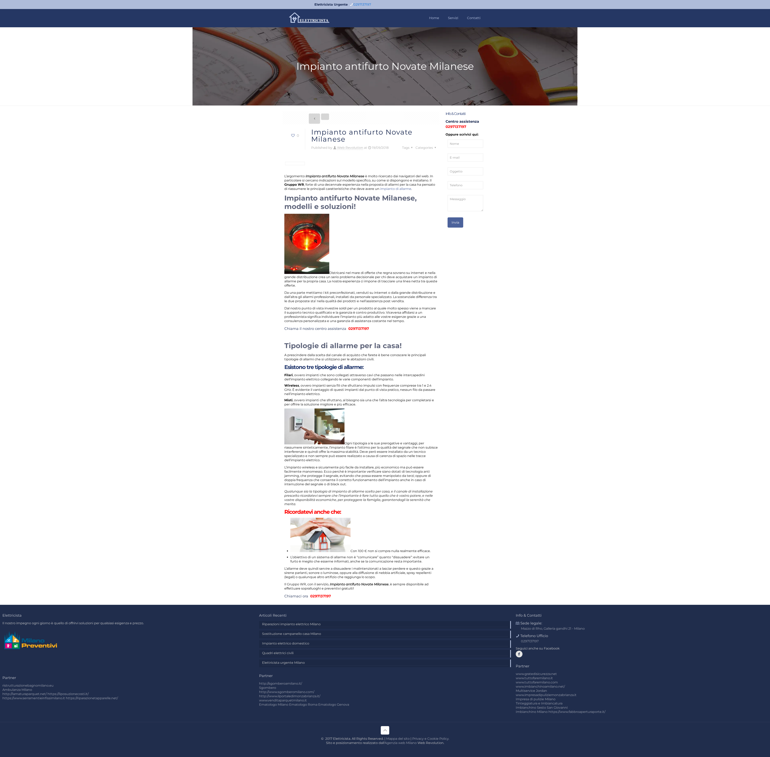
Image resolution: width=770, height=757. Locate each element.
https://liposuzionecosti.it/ (68, 694)
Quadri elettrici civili (278, 653)
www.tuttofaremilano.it (534, 678)
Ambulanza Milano (17, 690)
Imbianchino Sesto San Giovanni (542, 707)
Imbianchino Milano (532, 712)
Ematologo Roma (303, 704)
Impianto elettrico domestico (285, 643)
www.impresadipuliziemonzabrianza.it (546, 695)
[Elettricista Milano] (309, 18)
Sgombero (267, 688)
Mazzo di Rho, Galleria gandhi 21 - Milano (553, 628)
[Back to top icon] (385, 730)
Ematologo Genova (333, 704)
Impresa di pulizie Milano (535, 699)
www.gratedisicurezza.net (536, 674)
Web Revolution (350, 148)
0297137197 (362, 4)
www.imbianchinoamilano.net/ (540, 686)
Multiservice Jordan (531, 691)
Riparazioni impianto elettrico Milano (291, 624)
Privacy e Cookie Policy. (430, 739)
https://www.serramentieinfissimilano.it (33, 698)
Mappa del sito (398, 739)
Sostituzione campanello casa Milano (291, 634)
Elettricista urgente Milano (283, 663)
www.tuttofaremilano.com (537, 682)
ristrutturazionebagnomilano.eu (28, 685)
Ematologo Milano (273, 704)
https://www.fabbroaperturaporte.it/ (576, 712)
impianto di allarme (395, 189)
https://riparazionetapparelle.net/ (92, 698)
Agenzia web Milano (401, 743)
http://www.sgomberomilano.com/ (286, 692)
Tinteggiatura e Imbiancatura (539, 703)
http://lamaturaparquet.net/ (24, 694)
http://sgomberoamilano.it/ (280, 683)
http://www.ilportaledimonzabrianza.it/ (289, 696)
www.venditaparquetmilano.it (283, 700)
